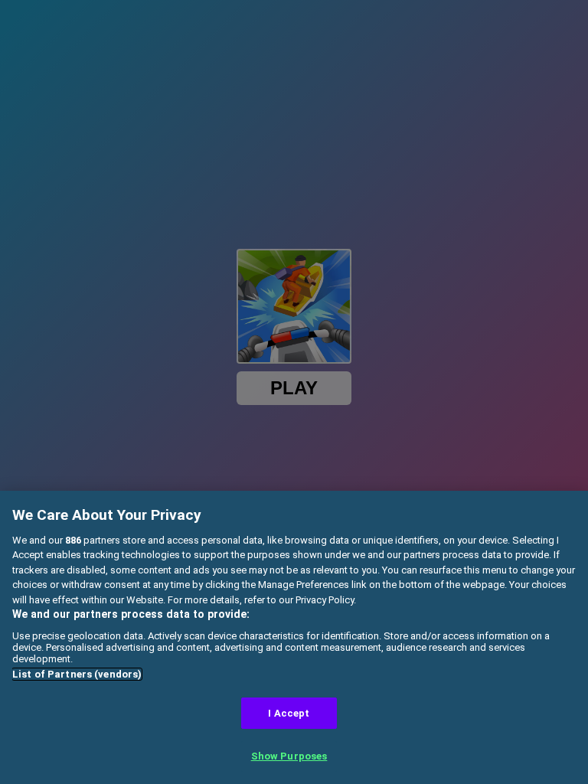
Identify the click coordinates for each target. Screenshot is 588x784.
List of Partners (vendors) (77, 674)
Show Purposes (289, 756)
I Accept (288, 713)
